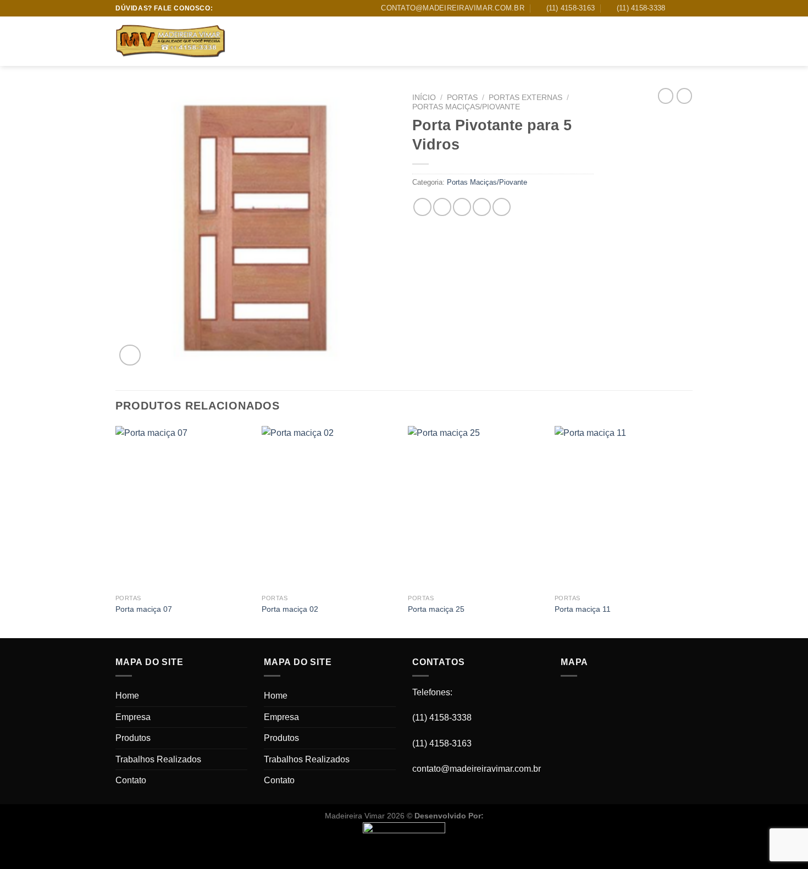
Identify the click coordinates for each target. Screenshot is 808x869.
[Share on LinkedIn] (501, 207)
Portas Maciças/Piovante (466, 107)
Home (253, 41)
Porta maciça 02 (290, 609)
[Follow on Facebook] (676, 8)
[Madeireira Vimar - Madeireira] (170, 41)
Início (424, 97)
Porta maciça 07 (143, 609)
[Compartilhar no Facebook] (422, 207)
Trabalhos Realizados (412, 41)
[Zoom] (130, 355)
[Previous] (116, 530)
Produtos (336, 41)
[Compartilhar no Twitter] (442, 207)
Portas (462, 97)
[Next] (689, 530)
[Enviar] (681, 41)
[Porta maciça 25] (476, 507)
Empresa (290, 41)
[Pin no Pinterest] (482, 207)
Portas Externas (525, 97)
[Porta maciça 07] (183, 507)
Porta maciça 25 (436, 609)
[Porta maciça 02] (329, 507)
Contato (485, 41)
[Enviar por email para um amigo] (462, 207)
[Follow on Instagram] (687, 8)
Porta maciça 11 (583, 609)
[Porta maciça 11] (622, 507)
